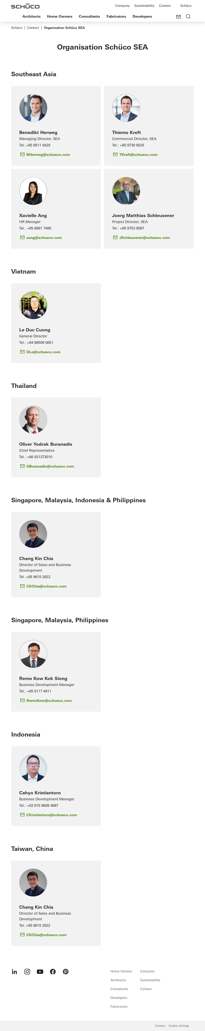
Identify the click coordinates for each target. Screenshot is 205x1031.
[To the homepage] (25, 6)
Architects (31, 16)
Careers (165, 6)
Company (122, 6)
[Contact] (179, 17)
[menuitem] (14, 971)
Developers (142, 16)
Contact (33, 28)
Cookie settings (179, 1026)
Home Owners (59, 16)
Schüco (185, 6)
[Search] (188, 17)
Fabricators (116, 16)
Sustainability (144, 6)
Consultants (89, 16)
